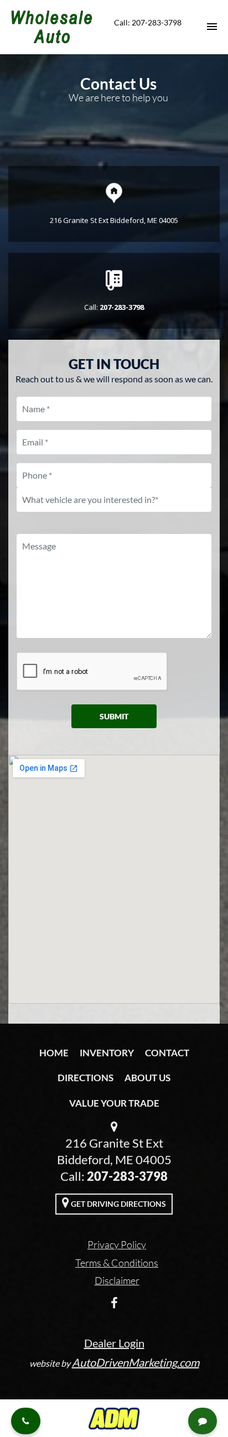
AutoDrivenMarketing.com (135, 1362)
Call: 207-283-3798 (148, 22)
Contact (167, 1053)
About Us (147, 1077)
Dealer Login (114, 1343)
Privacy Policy (116, 1244)
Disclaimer (117, 1280)
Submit (114, 716)
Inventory (107, 1053)
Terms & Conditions (116, 1263)
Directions (85, 1077)
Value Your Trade (114, 1103)
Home (54, 1053)
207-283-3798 (127, 1176)
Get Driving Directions (117, 1203)
